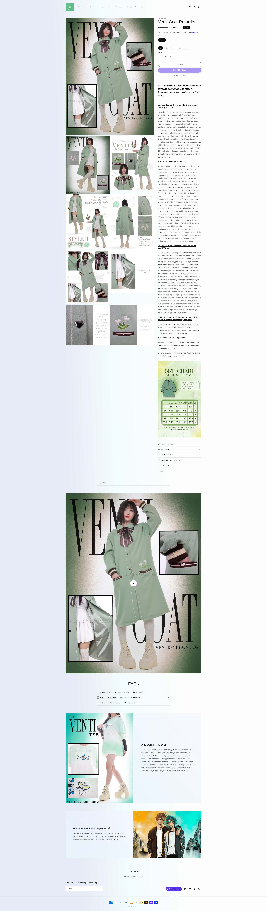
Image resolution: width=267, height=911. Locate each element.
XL (181, 48)
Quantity (160, 52)
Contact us (134, 877)
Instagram (183, 333)
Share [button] (162, 471)
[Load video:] (133, 583)
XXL (188, 48)
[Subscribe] (101, 888)
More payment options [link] (179, 75)
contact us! (114, 839)
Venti (163, 40)
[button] (91, 7)
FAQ (141, 877)
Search (126, 877)
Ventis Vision (135, 906)
